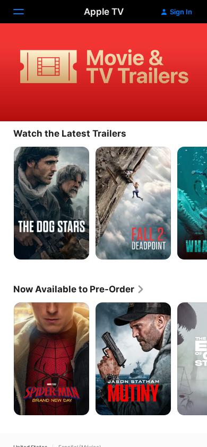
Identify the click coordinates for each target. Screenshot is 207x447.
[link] (79, 289)
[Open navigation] (25, 11)
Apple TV (104, 11)
